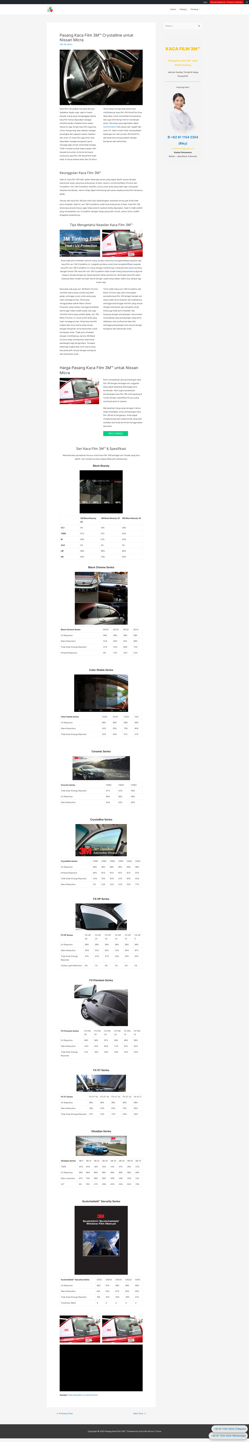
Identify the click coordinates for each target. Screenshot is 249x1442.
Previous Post (65, 1413)
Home (173, 9)
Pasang (183, 9)
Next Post (139, 1413)
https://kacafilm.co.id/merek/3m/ (83, 1395)
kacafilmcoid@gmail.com (183, 148)
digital (131, 268)
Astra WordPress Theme (150, 1431)
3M (61, 44)
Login (205, 2)
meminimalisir (109, 127)
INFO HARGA (115, 433)
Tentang (194, 9)
